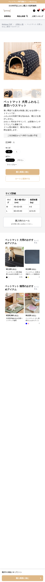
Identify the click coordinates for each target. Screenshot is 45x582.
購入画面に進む (22, 172)
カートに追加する (22, 179)
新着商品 (7, 16)
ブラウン (20, 160)
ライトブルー (12, 165)
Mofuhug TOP (7, 24)
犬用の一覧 (19, 24)
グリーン (10, 160)
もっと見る (36, 241)
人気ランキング (37, 16)
